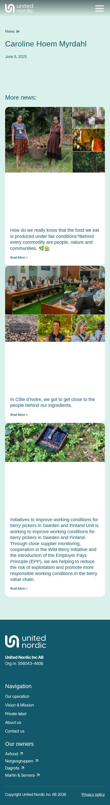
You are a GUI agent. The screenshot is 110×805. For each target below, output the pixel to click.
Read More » (19, 257)
